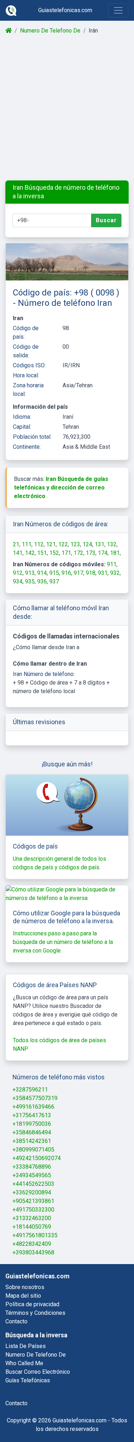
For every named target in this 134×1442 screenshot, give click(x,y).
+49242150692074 (37, 1158)
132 (111, 544)
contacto (16, 1403)
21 (16, 544)
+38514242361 (32, 1141)
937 (54, 581)
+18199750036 (32, 1123)
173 (90, 553)
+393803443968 (33, 1252)
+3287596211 (30, 1089)
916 (66, 573)
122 (63, 544)
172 (78, 553)
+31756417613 (32, 1115)
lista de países (25, 1346)
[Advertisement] (67, 108)
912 (18, 573)
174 (103, 553)
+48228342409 (32, 1243)
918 (90, 573)
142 (30, 553)
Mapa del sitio (23, 1295)
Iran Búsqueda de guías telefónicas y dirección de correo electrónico (61, 487)
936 (42, 581)
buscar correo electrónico (37, 1371)
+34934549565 (32, 1175)
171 (66, 553)
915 (54, 573)
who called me (24, 1363)
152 (54, 553)
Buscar (106, 220)
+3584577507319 (35, 1098)
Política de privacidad (32, 1304)
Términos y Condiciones (35, 1312)
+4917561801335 (35, 1235)
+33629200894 (32, 1192)
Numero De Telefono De (50, 30)
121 (51, 544)
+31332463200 (32, 1218)
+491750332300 (33, 1209)
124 (87, 544)
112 (39, 544)
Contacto (16, 1321)
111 (26, 544)
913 (30, 573)
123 (75, 544)
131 (99, 544)
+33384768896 (32, 1166)
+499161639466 (33, 1106)
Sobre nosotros (24, 1287)
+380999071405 (33, 1149)
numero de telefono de (35, 1354)
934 (18, 581)
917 (78, 573)
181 (115, 553)
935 (30, 581)
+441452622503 (33, 1183)
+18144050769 (32, 1226)
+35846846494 (32, 1132)
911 (111, 564)
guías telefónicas (27, 1380)
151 (42, 553)
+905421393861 (33, 1201)
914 (42, 573)
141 (18, 553)
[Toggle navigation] (118, 10)
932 (115, 573)
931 (103, 573)
